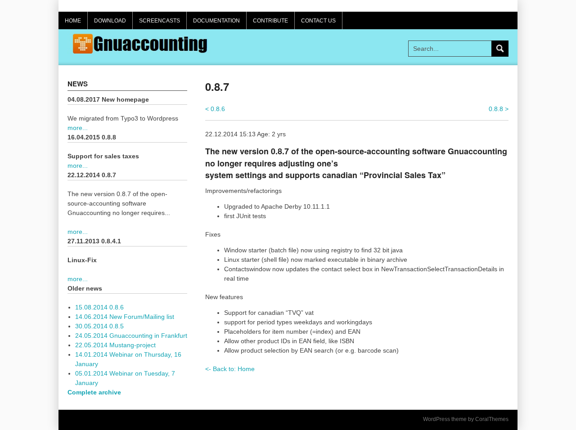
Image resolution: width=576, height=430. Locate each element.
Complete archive (94, 392)
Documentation (216, 21)
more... (78, 127)
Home (73, 21)
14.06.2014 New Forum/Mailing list (124, 316)
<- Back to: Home (230, 368)
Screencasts (159, 21)
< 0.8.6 (215, 108)
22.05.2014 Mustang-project (115, 345)
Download (110, 21)
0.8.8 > (498, 108)
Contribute (270, 21)
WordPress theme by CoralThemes (465, 419)
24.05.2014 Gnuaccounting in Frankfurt (131, 335)
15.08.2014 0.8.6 (99, 307)
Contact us (318, 21)
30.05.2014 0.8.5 (99, 326)
